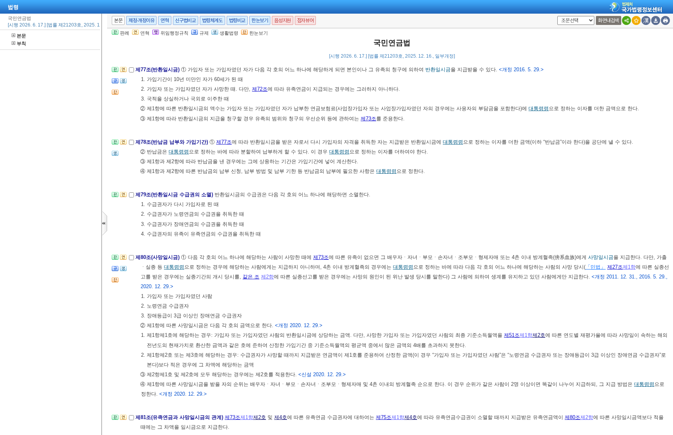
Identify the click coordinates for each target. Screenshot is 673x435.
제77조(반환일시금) (158, 69)
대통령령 (539, 108)
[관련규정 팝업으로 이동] (115, 83)
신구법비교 (185, 20)
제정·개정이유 (141, 20)
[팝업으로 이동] (123, 83)
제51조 (512, 335)
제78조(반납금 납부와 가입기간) (173, 142)
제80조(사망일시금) (158, 257)
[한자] (645, 20)
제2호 (538, 335)
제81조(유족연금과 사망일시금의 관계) (180, 417)
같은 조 (251, 277)
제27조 (615, 267)
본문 (21, 36)
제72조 (260, 89)
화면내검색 (608, 20)
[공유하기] (626, 20)
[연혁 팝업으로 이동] (123, 72)
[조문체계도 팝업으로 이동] (115, 72)
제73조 (368, 119)
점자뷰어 (305, 20)
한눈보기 (260, 20)
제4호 (280, 417)
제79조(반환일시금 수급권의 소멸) (175, 194)
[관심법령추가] (636, 20)
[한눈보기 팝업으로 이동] (115, 94)
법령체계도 (212, 20)
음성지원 (282, 20)
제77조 (224, 142)
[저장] (655, 20)
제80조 (572, 417)
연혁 (164, 20)
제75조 (383, 417)
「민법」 (595, 267)
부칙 (21, 43)
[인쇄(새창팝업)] (665, 20)
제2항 (267, 277)
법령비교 (237, 20)
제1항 (629, 267)
